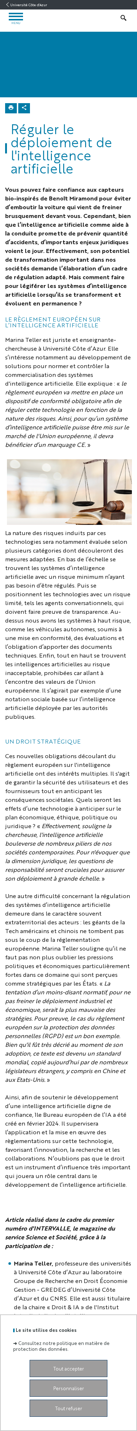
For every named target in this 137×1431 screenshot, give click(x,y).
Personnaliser (68, 1388)
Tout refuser (68, 1408)
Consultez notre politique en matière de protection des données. (61, 1346)
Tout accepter (68, 1368)
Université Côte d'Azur (28, 5)
